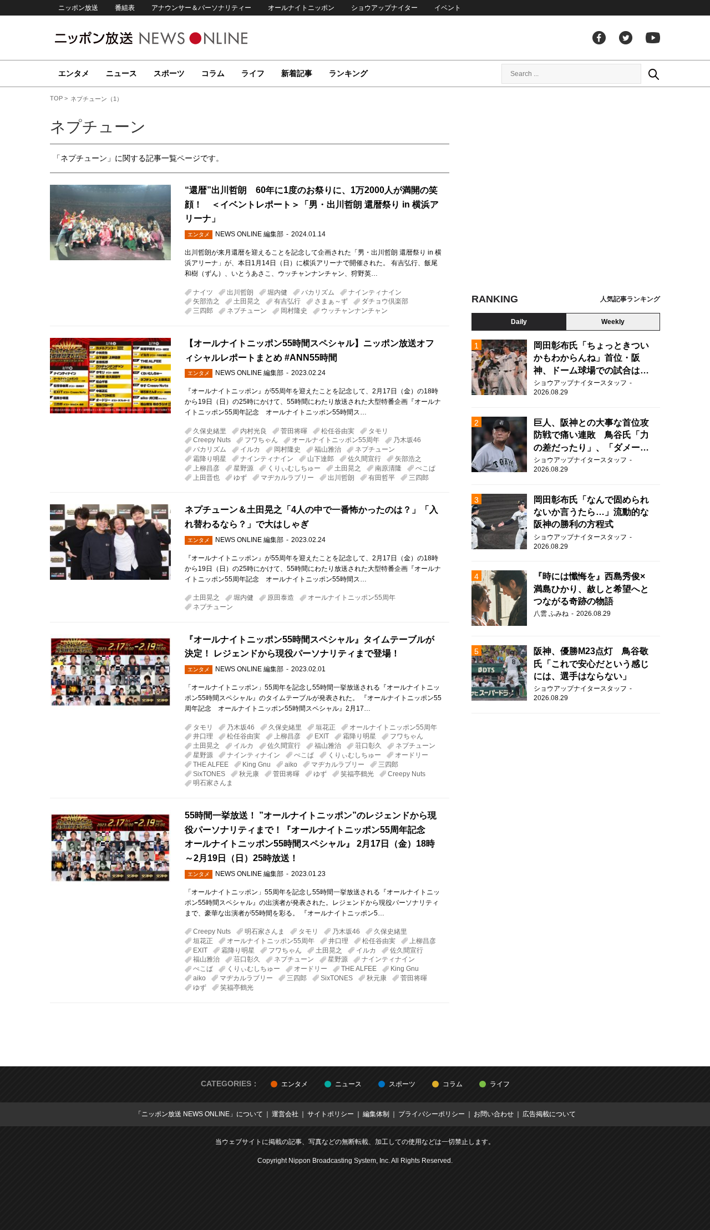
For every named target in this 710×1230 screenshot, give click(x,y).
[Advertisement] (565, 194)
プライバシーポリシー (431, 1114)
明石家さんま (213, 783)
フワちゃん (261, 440)
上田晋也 (206, 478)
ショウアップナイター (384, 8)
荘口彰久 (368, 746)
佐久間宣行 (364, 459)
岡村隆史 (294, 311)
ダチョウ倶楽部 (385, 301)
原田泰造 (280, 597)
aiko (291, 764)
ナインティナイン (375, 292)
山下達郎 (320, 459)
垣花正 (326, 727)
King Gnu (256, 764)
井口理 (203, 736)
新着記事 (296, 73)
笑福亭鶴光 (357, 774)
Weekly (613, 322)
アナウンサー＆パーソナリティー (201, 8)
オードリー (411, 755)
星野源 (243, 468)
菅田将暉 (294, 431)
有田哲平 (381, 478)
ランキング (348, 73)
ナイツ (203, 292)
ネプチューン (247, 311)
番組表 (125, 8)
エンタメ (73, 73)
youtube (653, 37)
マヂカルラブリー (287, 478)
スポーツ (169, 73)
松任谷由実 (337, 431)
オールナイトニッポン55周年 (335, 440)
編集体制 (376, 1114)
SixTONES (209, 774)
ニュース (121, 73)
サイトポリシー (330, 1114)
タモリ (378, 431)
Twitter (625, 37)
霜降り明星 (209, 459)
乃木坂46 (407, 440)
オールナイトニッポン (301, 8)
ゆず (240, 478)
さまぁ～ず (331, 301)
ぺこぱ (425, 468)
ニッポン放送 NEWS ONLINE (172, 38)
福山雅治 (328, 449)
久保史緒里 (209, 431)
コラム (213, 73)
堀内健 (277, 292)
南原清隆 (388, 468)
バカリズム (317, 292)
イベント (447, 8)
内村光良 (253, 431)
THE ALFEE (211, 764)
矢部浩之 (206, 301)
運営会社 (285, 1114)
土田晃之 (247, 301)
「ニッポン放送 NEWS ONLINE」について (199, 1114)
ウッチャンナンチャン (354, 311)
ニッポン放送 (78, 8)
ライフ (253, 73)
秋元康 (249, 774)
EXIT (322, 736)
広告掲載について (549, 1114)
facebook (599, 37)
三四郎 (203, 311)
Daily (519, 322)
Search (653, 73)
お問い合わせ (494, 1114)
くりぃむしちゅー (294, 468)
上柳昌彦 (206, 468)
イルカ (250, 449)
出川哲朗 (240, 292)
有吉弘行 (287, 301)
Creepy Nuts (212, 440)
